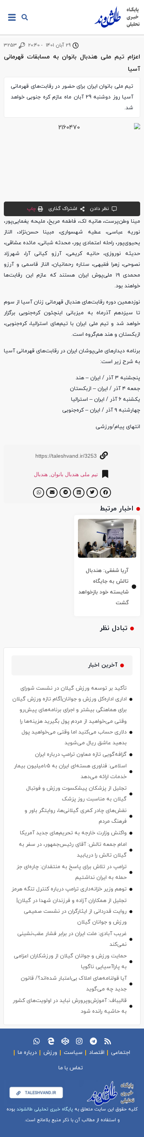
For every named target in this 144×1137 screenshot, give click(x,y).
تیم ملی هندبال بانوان (74, 474)
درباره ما (27, 1052)
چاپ (31, 208)
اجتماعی (120, 1052)
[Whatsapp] (36, 1041)
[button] (24, 17)
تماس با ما (70, 1068)
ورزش (50, 1052)
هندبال (41, 474)
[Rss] (107, 1041)
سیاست (73, 1052)
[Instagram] (79, 1041)
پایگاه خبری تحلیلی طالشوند (45, 1109)
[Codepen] (65, 1041)
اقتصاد (96, 1052)
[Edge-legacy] (51, 1041)
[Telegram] (93, 1041)
